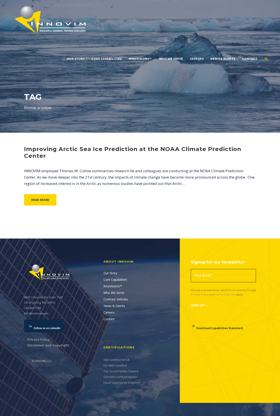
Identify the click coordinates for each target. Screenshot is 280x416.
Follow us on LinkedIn (47, 328)
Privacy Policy (200, 294)
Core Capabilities (106, 58)
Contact (249, 58)
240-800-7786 (32, 308)
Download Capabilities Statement (219, 328)
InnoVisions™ (140, 58)
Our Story (76, 58)
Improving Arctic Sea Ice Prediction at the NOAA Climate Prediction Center (132, 152)
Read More (40, 200)
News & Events (222, 58)
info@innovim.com (36, 313)
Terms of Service (225, 294)
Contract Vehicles (115, 299)
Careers (197, 58)
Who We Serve (171, 58)
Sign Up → (199, 305)
